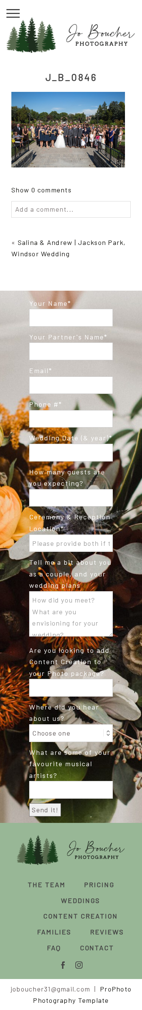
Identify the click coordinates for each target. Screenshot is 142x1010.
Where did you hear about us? (64, 713)
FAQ (54, 947)
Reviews (107, 932)
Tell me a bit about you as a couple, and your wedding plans (70, 573)
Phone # (44, 404)
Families (54, 932)
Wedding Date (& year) (69, 438)
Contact (97, 947)
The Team (47, 884)
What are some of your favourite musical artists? (70, 763)
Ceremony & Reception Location (70, 523)
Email (39, 370)
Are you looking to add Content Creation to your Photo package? (69, 661)
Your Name (48, 303)
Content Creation (80, 916)
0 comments (41, 190)
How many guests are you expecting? (67, 478)
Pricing (99, 884)
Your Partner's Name (66, 337)
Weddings (80, 900)
